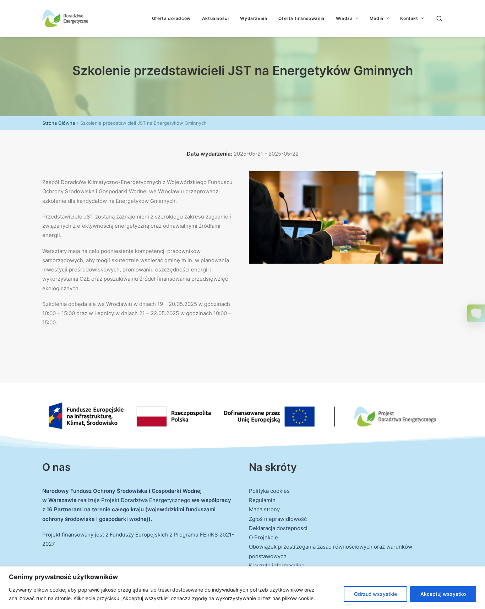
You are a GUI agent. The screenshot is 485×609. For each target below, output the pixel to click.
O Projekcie (263, 537)
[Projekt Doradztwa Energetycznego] (65, 18)
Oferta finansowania (301, 18)
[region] (242, 587)
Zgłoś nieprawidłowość (278, 519)
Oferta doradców (171, 18)
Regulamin (262, 500)
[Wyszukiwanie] (439, 18)
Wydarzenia (253, 18)
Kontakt (409, 18)
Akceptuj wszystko (443, 594)
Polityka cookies (269, 490)
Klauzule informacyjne (277, 565)
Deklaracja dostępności (278, 528)
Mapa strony (264, 509)
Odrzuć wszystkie (375, 594)
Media (376, 18)
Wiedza (344, 18)
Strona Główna (58, 123)
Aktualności (215, 18)
